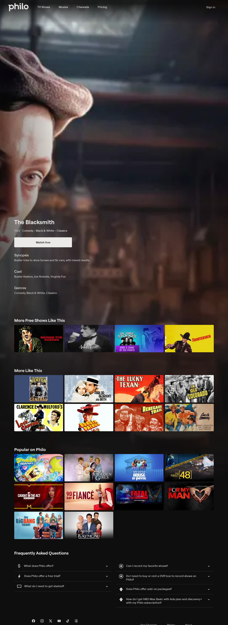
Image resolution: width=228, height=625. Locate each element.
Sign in (210, 7)
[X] (50, 621)
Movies (63, 7)
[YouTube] (59, 621)
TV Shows (43, 7)
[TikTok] (68, 621)
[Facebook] (33, 621)
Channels (83, 7)
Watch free (43, 242)
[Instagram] (42, 621)
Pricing (102, 7)
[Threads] (76, 621)
